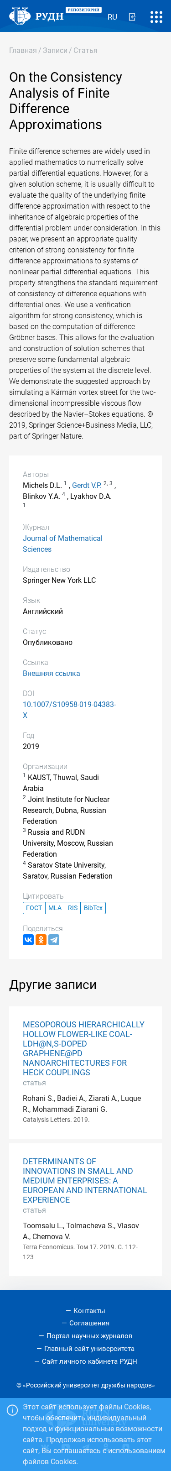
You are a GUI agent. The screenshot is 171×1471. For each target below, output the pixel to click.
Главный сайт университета (89, 1349)
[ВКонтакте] (28, 939)
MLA (55, 908)
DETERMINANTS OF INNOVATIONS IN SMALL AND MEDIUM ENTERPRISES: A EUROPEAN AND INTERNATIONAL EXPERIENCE (85, 1180)
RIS (73, 908)
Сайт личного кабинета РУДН (89, 1361)
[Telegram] (53, 939)
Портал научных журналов (90, 1336)
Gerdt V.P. (87, 485)
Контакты (89, 1311)
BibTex (93, 908)
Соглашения (89, 1323)
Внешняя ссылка (51, 673)
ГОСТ (34, 908)
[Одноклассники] (41, 939)
